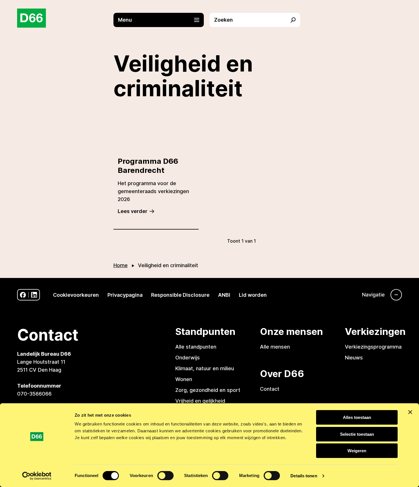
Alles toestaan (357, 417)
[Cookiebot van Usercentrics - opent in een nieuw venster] (37, 476)
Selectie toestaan (357, 434)
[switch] (165, 475)
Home (120, 265)
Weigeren (356, 450)
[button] (161, 20)
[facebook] (23, 295)
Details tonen (303, 475)
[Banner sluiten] (410, 412)
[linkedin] (34, 295)
